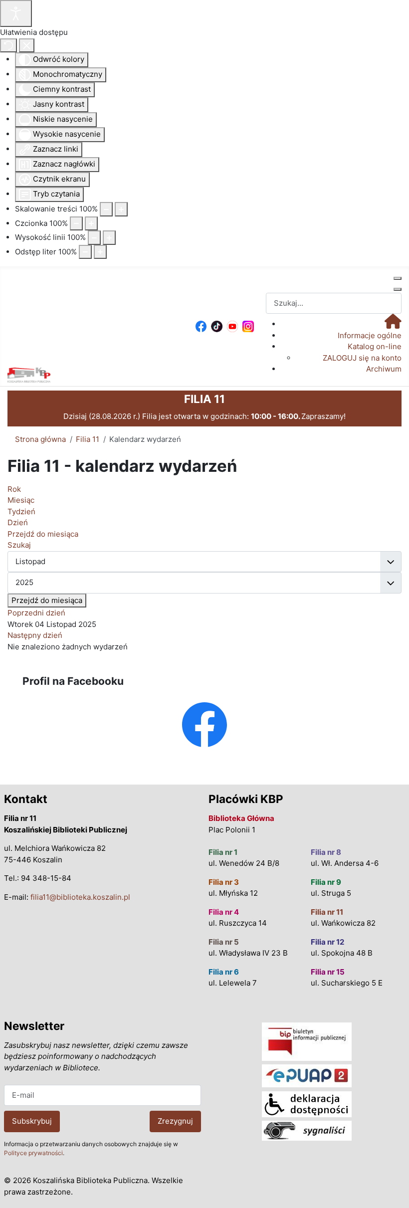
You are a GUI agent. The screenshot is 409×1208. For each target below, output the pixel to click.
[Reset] (8, 45)
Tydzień (21, 511)
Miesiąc (20, 500)
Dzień (17, 522)
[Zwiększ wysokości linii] (109, 237)
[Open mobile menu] (398, 278)
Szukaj (19, 545)
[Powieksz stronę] (121, 209)
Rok (14, 489)
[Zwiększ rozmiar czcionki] (91, 223)
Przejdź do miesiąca (46, 600)
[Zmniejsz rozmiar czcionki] (76, 223)
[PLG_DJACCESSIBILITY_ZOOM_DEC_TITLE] (106, 209)
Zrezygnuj (175, 1121)
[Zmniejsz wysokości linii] (94, 237)
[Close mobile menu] (398, 289)
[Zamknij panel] (26, 45)
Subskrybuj (32, 1121)
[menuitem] (393, 324)
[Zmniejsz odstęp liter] (85, 252)
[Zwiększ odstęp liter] (100, 252)
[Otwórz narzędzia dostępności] (16, 13)
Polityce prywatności (33, 1153)
